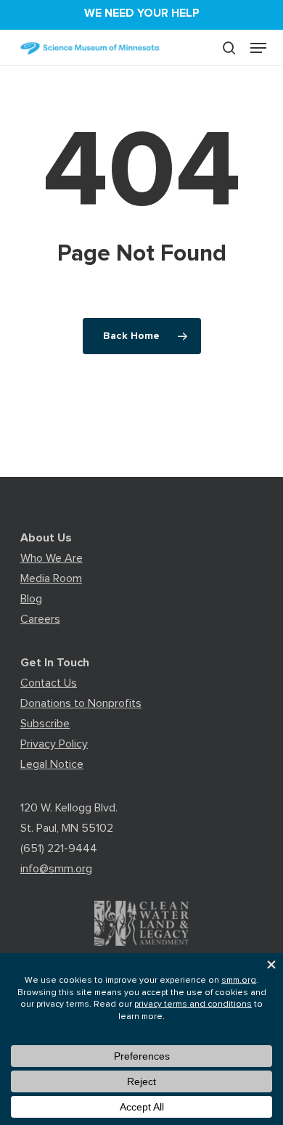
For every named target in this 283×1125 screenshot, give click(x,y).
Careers (40, 619)
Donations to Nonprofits (81, 703)
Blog (31, 599)
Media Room (51, 578)
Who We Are (51, 558)
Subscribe (45, 723)
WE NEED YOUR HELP (142, 13)
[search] (229, 48)
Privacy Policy (54, 744)
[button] (258, 48)
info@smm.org (56, 869)
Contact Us (48, 683)
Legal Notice (51, 764)
